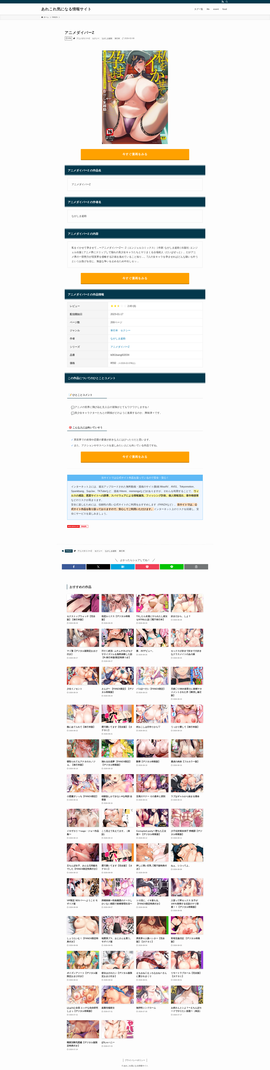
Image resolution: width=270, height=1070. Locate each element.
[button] (74, 566)
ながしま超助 (107, 38)
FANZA (69, 551)
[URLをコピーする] (196, 566)
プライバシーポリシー (135, 1060)
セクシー (95, 38)
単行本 (117, 38)
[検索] (227, 1)
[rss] (223, 1)
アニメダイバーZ (83, 38)
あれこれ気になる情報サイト (66, 9)
